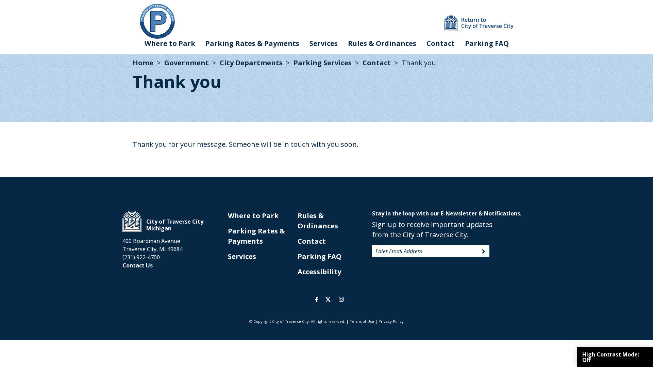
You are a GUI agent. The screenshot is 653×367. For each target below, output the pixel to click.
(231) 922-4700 (141, 257)
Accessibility (319, 271)
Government (186, 62)
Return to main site (479, 23)
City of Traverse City (131, 221)
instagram (341, 299)
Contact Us (137, 265)
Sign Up (483, 251)
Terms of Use (362, 321)
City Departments (251, 62)
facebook (316, 299)
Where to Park (170, 43)
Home (143, 62)
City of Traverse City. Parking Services (157, 21)
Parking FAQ (487, 43)
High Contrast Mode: (610, 357)
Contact (440, 43)
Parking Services (323, 62)
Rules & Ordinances (382, 43)
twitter (328, 299)
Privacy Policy (391, 321)
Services (323, 43)
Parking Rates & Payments (252, 43)
